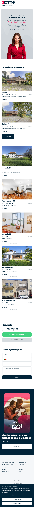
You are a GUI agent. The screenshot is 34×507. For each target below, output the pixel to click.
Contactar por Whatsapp (18, 334)
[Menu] (30, 2)
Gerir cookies (17, 499)
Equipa (20, 467)
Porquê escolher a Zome (7, 464)
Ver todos (8, 136)
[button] (5, 359)
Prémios (4, 469)
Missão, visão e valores (7, 467)
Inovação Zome (22, 462)
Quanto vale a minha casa (8, 462)
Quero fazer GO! (17, 446)
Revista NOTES (5, 471)
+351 (10, 329)
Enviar (17, 377)
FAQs (20, 471)
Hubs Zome (21, 464)
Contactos (21, 469)
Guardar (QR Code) (18, 339)
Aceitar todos (17, 503)
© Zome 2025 (17, 480)
